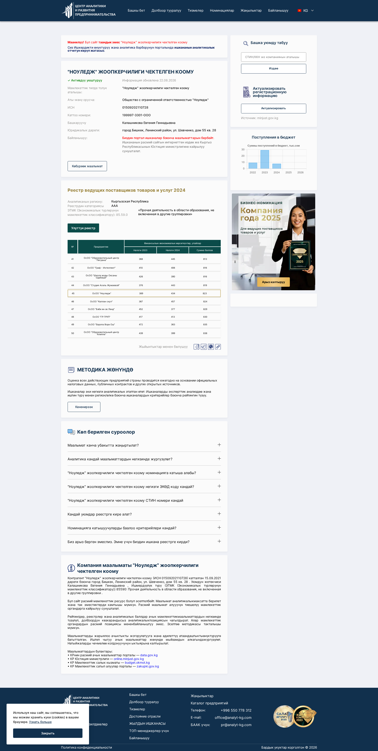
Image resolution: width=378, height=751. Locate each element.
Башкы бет (136, 10)
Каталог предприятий (209, 703)
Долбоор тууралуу (166, 10)
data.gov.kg (149, 655)
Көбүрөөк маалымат (87, 166)
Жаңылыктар (251, 10)
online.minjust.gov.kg (129, 659)
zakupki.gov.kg (148, 666)
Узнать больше (40, 722)
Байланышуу (278, 10)
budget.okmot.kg (137, 662)
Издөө (273, 68)
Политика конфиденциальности (86, 747)
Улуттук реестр (83, 228)
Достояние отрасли (145, 716)
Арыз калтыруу (273, 282)
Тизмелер (195, 10)
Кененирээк (84, 407)
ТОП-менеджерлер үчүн (149, 731)
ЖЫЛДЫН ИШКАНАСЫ (147, 723)
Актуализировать (273, 108)
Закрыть (47, 733)
